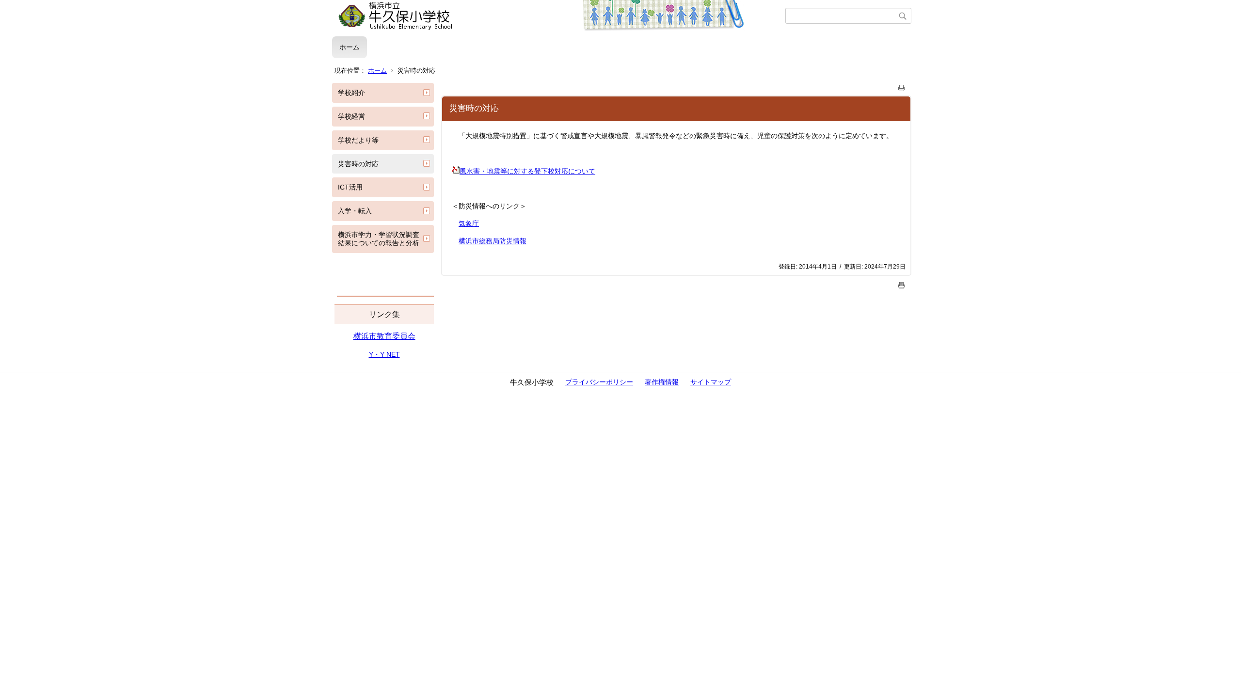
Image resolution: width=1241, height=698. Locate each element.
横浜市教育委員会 (384, 336)
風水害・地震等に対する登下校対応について (527, 171)
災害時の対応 (358, 164)
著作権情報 (662, 382)
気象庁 (469, 223)
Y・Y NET (384, 354)
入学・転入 (355, 211)
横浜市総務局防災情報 (492, 241)
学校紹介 (351, 92)
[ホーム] (558, 16)
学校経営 (351, 116)
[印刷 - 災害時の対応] (902, 86)
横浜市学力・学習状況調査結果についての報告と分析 (378, 239)
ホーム (349, 47)
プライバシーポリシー (599, 382)
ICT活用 (350, 187)
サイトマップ (710, 382)
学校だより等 (358, 140)
